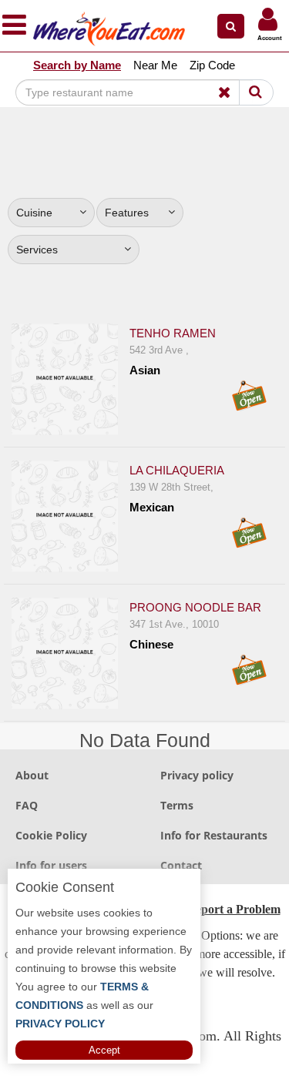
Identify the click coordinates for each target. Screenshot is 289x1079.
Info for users (51, 865)
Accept (104, 1050)
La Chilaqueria (176, 470)
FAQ (26, 805)
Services (37, 249)
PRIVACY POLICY (60, 1023)
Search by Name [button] (77, 65)
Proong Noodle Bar (195, 607)
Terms (176, 805)
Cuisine (34, 212)
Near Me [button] (155, 65)
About (32, 775)
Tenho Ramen (172, 333)
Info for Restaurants (213, 835)
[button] (230, 26)
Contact (181, 865)
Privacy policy (197, 775)
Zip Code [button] (212, 65)
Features (127, 212)
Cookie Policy (51, 835)
